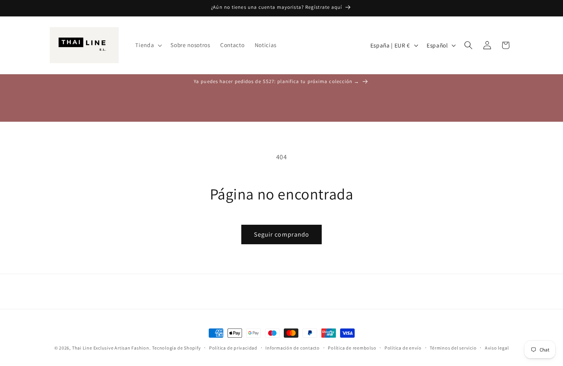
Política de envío (403, 348)
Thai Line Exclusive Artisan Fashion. (111, 348)
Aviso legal (497, 348)
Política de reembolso (352, 348)
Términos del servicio (453, 348)
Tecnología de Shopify (176, 348)
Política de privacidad (233, 348)
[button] (147, 45)
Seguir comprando (281, 234)
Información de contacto (292, 348)
